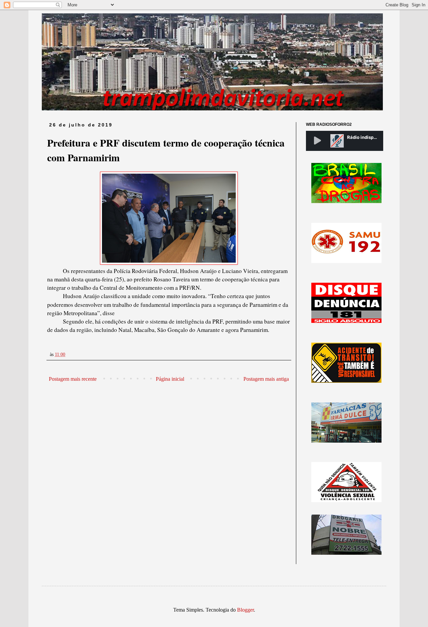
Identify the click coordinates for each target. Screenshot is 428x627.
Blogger (245, 610)
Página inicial (170, 379)
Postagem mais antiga (266, 379)
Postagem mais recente (73, 379)
